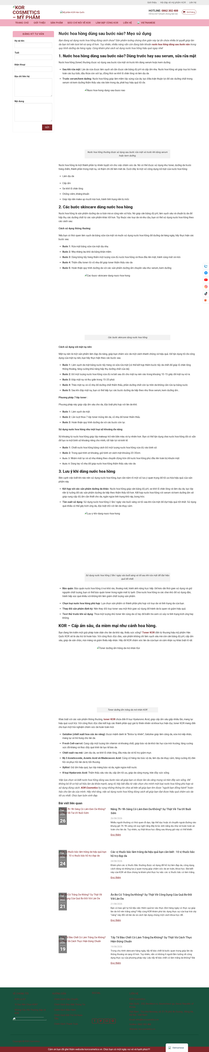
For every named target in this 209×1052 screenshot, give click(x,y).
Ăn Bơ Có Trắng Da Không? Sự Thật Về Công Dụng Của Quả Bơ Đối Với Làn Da (151, 896)
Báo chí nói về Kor (79, 22)
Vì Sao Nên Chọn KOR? (26, 1004)
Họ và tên (19, 41)
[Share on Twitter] (101, 1021)
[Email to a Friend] (107, 1021)
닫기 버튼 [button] (156, 1049)
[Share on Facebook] (94, 1021)
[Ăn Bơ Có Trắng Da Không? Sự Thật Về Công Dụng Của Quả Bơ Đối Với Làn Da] (83, 897)
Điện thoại (20, 64)
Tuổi (17, 52)
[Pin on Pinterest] (113, 1021)
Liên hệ (192, 2)
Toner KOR (148, 632)
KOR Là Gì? (20, 999)
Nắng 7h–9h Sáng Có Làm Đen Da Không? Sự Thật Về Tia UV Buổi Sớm (151, 811)
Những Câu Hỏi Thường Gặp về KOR (30, 1011)
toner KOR (109, 719)
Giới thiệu (152, 2)
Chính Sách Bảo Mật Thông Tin (69, 1004)
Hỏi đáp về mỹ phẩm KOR (173, 2)
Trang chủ (22, 22)
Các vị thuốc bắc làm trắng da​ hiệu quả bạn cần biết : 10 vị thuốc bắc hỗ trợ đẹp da (153, 853)
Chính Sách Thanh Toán (66, 1024)
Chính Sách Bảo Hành (65, 1009)
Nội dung (19, 101)
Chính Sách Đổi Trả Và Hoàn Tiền (68, 1017)
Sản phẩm (56, 22)
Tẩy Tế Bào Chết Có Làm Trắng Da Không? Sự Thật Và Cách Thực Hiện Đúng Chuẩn (151, 939)
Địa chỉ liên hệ (22, 76)
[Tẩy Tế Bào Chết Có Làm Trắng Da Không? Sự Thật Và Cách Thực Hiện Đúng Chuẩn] (83, 940)
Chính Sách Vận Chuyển (66, 999)
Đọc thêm (116, 834)
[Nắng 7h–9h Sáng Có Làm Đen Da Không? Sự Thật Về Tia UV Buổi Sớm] (83, 812)
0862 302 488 (170, 10)
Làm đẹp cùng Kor (107, 22)
